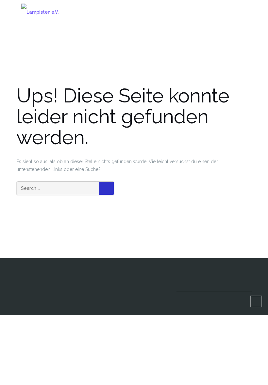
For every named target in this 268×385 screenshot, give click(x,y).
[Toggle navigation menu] (245, 12)
